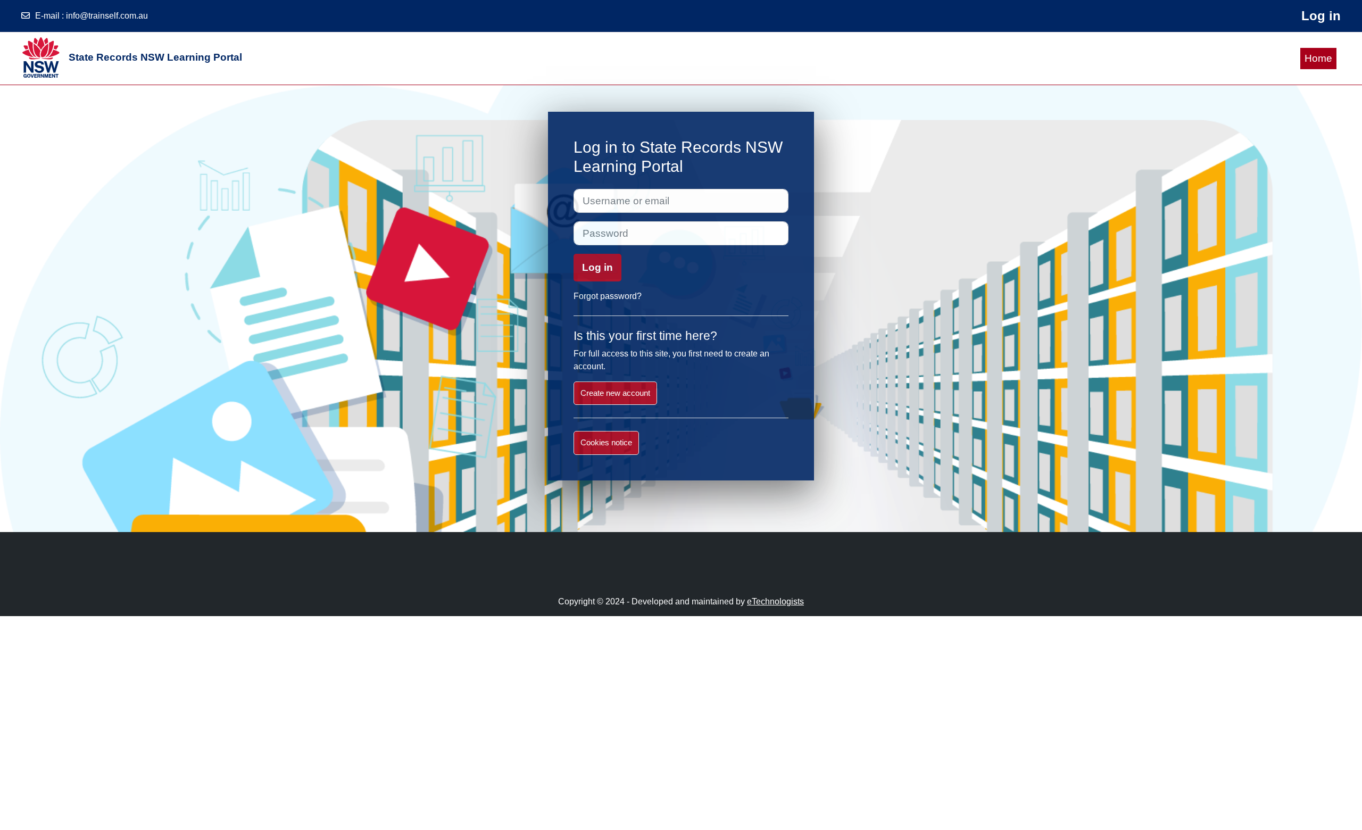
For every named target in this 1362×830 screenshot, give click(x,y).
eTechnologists (775, 601)
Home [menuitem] (1318, 58)
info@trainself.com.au (107, 15)
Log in (1321, 16)
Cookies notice (606, 442)
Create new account (615, 392)
